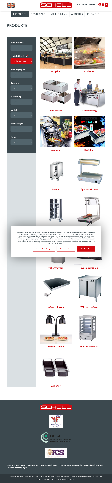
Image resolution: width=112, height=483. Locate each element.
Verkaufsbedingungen (18, 467)
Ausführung (15, 96)
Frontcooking (89, 110)
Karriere (92, 4)
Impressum (33, 465)
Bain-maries (55, 110)
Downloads (38, 14)
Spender (55, 189)
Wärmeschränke (89, 307)
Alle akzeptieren (86, 249)
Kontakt (91, 14)
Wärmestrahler (56, 346)
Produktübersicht (18, 56)
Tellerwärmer (55, 267)
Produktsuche (17, 42)
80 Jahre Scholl (82, 4)
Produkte (19, 14)
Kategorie (14, 83)
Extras (13, 137)
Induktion (56, 149)
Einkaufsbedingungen (93, 465)
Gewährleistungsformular (71, 465)
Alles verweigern (66, 249)
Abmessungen (17, 123)
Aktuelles (77, 14)
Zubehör (55, 385)
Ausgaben (56, 71)
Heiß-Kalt (89, 149)
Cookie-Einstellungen (49, 465)
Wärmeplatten (56, 307)
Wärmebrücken (89, 267)
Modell (13, 110)
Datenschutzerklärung (16, 465)
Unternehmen (57, 14)
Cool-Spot (89, 71)
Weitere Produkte (89, 346)
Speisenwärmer (89, 189)
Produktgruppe (17, 69)
